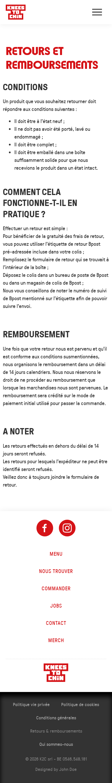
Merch (56, 640)
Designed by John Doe (56, 769)
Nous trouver (56, 571)
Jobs (56, 605)
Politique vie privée (31, 704)
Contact (56, 622)
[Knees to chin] (16, 12)
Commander (56, 588)
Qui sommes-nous (56, 744)
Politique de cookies (80, 704)
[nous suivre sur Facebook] (44, 528)
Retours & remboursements (56, 731)
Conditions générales (56, 717)
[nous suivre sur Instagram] (67, 528)
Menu (56, 553)
